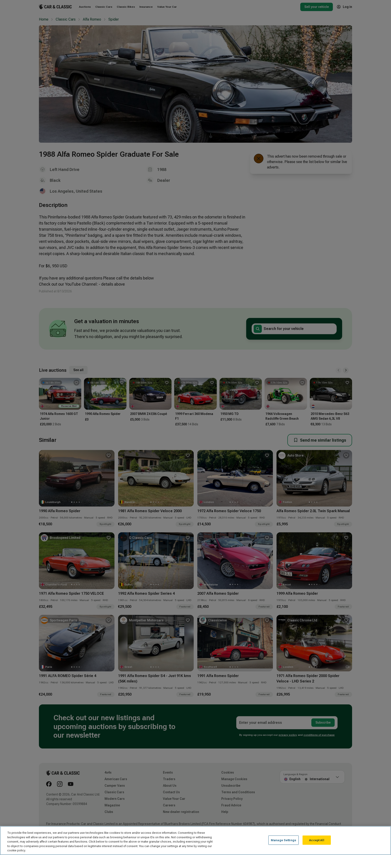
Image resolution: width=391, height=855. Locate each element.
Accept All (316, 840)
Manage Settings (283, 840)
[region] (195, 840)
